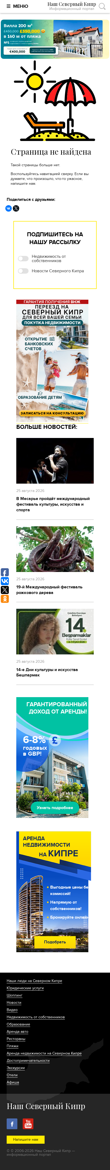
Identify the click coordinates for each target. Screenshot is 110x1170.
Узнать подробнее (55, 807)
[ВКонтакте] (8, 208)
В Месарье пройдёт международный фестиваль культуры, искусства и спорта (53, 504)
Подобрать (55, 942)
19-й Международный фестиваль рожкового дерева (49, 589)
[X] (16, 208)
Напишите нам (25, 1139)
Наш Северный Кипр (72, 6)
